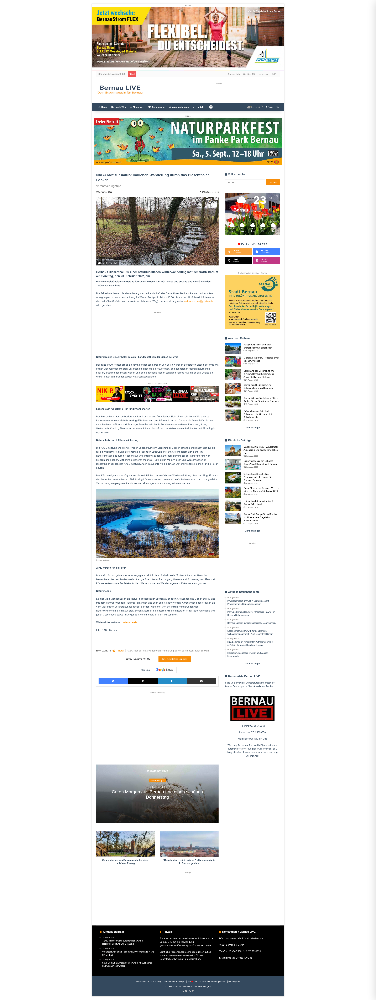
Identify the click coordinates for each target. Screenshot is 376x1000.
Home (104, 107)
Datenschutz (234, 74)
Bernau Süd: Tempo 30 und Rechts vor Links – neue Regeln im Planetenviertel (260, 517)
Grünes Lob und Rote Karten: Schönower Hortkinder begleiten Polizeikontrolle (259, 414)
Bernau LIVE (117, 107)
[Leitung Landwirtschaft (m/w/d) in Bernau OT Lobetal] (233, 505)
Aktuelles (137, 107)
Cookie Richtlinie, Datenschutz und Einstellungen (188, 986)
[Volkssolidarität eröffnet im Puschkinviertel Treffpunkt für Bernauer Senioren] (233, 477)
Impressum (263, 74)
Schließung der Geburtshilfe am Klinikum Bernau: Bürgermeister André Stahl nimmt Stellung (259, 374)
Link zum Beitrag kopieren (174, 659)
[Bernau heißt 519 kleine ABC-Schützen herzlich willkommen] (233, 388)
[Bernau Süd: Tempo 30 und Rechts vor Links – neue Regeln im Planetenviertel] (233, 518)
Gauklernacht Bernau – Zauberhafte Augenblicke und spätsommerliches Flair (261, 450)
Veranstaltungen (180, 107)
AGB (274, 74)
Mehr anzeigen (252, 427)
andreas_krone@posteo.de (198, 301)
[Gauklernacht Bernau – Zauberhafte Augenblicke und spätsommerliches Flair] (233, 450)
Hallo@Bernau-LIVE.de (255, 738)
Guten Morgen (157, 780)
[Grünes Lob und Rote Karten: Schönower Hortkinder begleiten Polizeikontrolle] (233, 415)
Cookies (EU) (249, 74)
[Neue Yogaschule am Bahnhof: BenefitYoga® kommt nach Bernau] (233, 464)
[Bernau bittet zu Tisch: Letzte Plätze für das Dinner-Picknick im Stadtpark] (233, 401)
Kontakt (199, 107)
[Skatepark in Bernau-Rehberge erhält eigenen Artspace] (233, 361)
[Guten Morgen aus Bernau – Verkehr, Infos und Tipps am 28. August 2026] (233, 492)
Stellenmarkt (158, 107)
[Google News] (165, 670)
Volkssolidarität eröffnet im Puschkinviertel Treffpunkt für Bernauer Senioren (257, 477)
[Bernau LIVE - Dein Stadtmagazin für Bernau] (119, 90)
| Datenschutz (233, 981)
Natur (121, 650)
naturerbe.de (129, 622)
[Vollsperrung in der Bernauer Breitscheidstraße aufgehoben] (233, 348)
